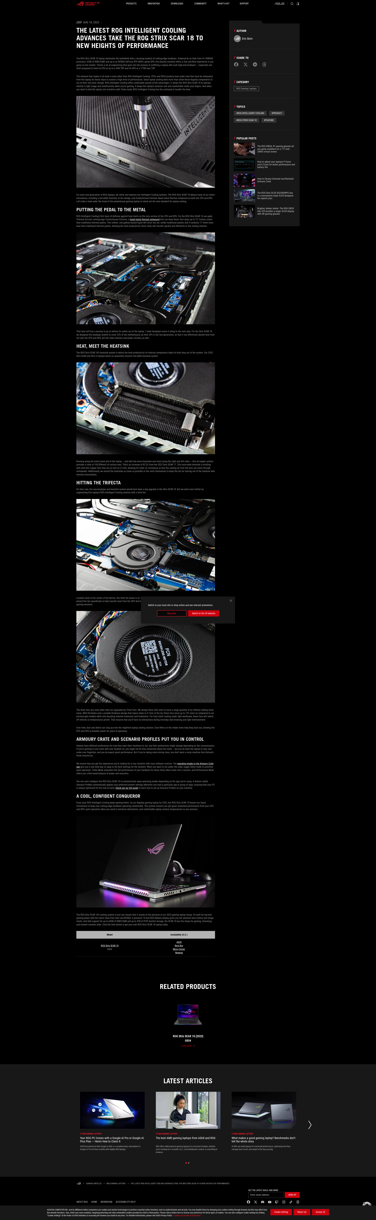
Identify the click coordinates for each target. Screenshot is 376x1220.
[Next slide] (310, 1125)
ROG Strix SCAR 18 (110, 945)
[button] (292, 1195)
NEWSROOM (106, 1201)
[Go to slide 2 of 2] (189, 1163)
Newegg (179, 952)
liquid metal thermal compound (145, 219)
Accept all (320, 1212)
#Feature (269, 120)
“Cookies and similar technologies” (187, 1215)
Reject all (301, 1212)
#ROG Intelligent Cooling (250, 113)
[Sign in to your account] (298, 3)
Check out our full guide (126, 788)
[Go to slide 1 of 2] (186, 1163)
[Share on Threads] (264, 64)
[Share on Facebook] (236, 64)
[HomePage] (78, 1183)
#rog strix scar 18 (246, 120)
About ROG (82, 1201)
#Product (277, 113)
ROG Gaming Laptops (246, 88)
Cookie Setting (281, 1212)
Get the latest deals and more (263, 1190)
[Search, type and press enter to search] (292, 4)
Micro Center (179, 949)
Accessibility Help (126, 1201)
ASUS (179, 942)
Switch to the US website (203, 613)
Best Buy (179, 945)
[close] (231, 600)
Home (94, 1201)
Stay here (171, 613)
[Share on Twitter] (245, 64)
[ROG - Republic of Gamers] (88, 3)
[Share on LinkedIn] (255, 64)
